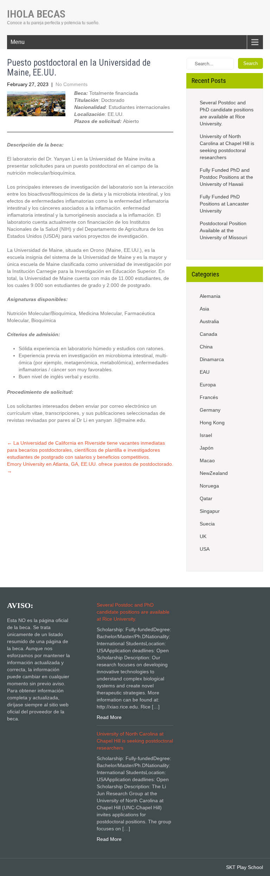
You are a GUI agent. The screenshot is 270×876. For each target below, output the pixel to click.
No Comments (72, 84)
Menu (18, 42)
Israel (206, 435)
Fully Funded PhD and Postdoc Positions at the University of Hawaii (226, 177)
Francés (209, 397)
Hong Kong (212, 422)
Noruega (209, 486)
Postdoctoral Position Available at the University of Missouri (223, 230)
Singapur (210, 511)
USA (205, 549)
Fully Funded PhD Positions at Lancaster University (224, 204)
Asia (204, 309)
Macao (207, 460)
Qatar (206, 498)
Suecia (207, 524)
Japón (206, 448)
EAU (205, 372)
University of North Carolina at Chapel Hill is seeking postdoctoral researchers (227, 146)
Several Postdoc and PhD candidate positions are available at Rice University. (226, 113)
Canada (208, 334)
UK (203, 536)
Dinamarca (212, 359)
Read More (109, 717)
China (206, 346)
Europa (208, 384)
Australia (209, 321)
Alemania (210, 296)
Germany (210, 410)
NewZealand (214, 473)
